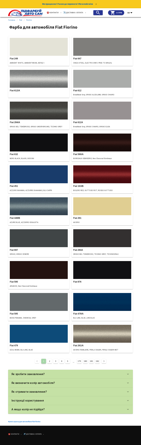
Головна (11, 20)
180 (85, 361)
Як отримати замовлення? (70, 391)
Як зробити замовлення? (70, 374)
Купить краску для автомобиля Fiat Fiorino (24, 421)
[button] (130, 12)
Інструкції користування (70, 400)
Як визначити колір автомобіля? (70, 383)
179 (79, 361)
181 (91, 361)
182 (97, 361)
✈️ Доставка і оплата (73, 12)
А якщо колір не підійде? (70, 409)
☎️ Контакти (53, 12)
